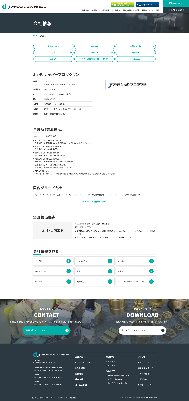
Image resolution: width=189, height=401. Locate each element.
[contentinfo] (94, 372)
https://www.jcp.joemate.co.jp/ (57, 94)
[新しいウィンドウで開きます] (122, 4)
